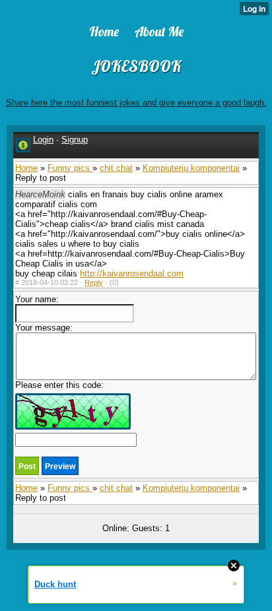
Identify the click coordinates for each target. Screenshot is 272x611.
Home (26, 168)
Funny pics (70, 168)
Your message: (44, 328)
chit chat (116, 168)
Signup (74, 140)
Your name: (37, 299)
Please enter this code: (59, 385)
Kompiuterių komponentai (191, 168)
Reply (94, 282)
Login (43, 140)
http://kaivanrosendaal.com (132, 273)
